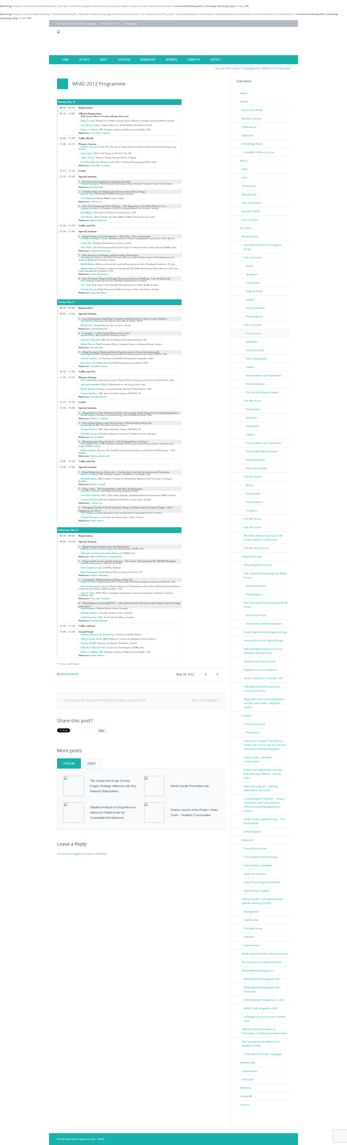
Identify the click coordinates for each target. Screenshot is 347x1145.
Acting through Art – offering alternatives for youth (261, 788)
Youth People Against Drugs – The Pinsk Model (264, 821)
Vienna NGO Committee (258, 865)
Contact (244, 1104)
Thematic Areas (253, 928)
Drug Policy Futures (255, 848)
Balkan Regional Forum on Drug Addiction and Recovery (263, 651)
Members (245, 1088)
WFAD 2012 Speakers (204, 700)
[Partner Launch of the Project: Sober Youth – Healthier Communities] (154, 812)
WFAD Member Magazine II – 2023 (264, 1000)
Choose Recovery (254, 724)
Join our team (250, 219)
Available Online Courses (259, 152)
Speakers (252, 274)
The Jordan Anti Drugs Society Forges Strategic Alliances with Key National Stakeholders (113, 786)
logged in (78, 853)
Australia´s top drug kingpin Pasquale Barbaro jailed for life (105, 700)
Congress (251, 510)
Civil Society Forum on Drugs (261, 857)
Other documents (256, 358)
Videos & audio (255, 350)
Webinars (248, 135)
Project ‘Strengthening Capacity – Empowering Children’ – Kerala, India (264, 774)
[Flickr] (288, 24)
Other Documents (256, 468)
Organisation (250, 1071)
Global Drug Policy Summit (260, 661)
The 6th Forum (252, 519)
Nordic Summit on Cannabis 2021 (264, 678)
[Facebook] (278, 24)
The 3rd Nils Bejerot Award (262, 451)
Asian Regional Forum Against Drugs (266, 632)
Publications (249, 127)
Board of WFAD (251, 211)
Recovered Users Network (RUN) (261, 962)
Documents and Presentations (264, 623)
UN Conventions (251, 203)
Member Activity (251, 118)
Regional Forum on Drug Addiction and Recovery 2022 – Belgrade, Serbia (264, 703)
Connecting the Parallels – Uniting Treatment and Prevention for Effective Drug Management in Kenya (264, 805)
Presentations (254, 316)
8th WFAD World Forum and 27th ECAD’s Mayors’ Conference (263, 537)
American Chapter (255, 874)
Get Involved (251, 945)
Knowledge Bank (252, 144)
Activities (249, 937)
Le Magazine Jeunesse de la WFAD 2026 (265, 1019)
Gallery (250, 299)
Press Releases (255, 308)
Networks (247, 840)
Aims (245, 177)
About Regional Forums (258, 565)
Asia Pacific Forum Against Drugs (263, 640)
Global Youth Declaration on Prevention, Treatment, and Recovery (264, 1031)
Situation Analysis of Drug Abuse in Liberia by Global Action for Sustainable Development (113, 812)
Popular (69, 763)
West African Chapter (257, 890)
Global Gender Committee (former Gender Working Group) (262, 901)
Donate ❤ (246, 1096)
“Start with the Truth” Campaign (263, 1054)
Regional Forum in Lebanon (260, 670)
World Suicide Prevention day (189, 786)
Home (236, 68)
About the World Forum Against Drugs (262, 247)
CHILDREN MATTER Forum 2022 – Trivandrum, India (263, 688)
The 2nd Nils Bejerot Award (262, 392)
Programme (253, 282)
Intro (244, 169)
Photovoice (252, 732)
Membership (247, 1062)
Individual (248, 1079)
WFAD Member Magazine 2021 (262, 979)
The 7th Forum (252, 527)
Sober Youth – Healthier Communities (258, 759)
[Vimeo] (283, 24)
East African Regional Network (262, 882)
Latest (91, 763)
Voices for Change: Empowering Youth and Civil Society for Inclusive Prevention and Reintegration (265, 745)
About (249, 266)
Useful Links (251, 920)
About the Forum (256, 586)
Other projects (252, 831)
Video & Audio (254, 291)
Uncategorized (251, 68)
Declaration (249, 186)
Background (249, 194)
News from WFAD (252, 110)
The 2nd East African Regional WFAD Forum (266, 605)
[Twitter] (272, 24)
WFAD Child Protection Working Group (265, 953)
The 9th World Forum (256, 548)
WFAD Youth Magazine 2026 (260, 1008)
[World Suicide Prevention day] (154, 785)
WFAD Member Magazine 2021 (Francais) (262, 989)
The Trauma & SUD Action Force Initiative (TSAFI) (261, 1043)
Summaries (253, 426)
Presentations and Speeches (263, 375)
